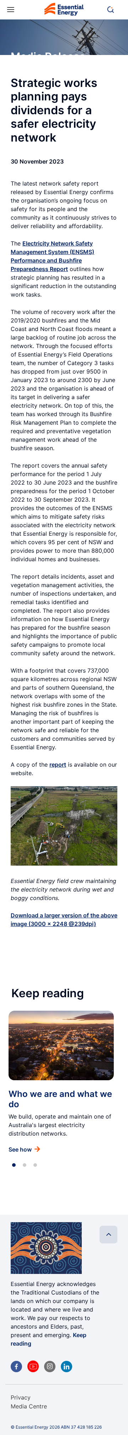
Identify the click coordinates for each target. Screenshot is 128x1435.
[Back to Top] (108, 1234)
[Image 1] (64, 10)
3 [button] (35, 1165)
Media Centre (29, 1406)
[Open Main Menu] (10, 9)
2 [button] (24, 1165)
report (57, 764)
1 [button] (14, 1165)
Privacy (21, 1397)
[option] (61, 1082)
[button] (114, 9)
